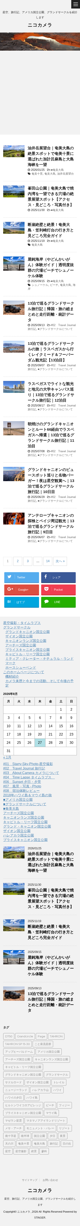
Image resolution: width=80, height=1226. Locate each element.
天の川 (9, 1143)
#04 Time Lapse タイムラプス (29, 777)
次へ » (60, 561)
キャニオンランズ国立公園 (25, 641)
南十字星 (10, 1136)
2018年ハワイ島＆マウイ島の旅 (27, 795)
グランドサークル (17, 627)
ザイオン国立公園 (19, 636)
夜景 (62, 1136)
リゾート (64, 1128)
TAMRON (56, 1036)
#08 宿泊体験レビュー (21, 791)
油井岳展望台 (65, 173)
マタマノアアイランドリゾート (45, 1120)
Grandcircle (25, 1036)
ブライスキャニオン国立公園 (27, 649)
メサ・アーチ (13, 1128)
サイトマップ (29, 1180)
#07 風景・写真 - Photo (22, 786)
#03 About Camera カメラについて (31, 773)
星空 (8, 1151)
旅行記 (54, 1143)
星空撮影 (20, 1151)
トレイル (58, 1082)
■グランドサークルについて (55, 329)
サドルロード (13, 1082)
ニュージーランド (16, 1090)
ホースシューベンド (20, 667)
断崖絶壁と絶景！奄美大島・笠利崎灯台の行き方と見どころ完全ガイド (51, 230)
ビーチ (54, 285)
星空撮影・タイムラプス (22, 623)
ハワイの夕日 (13, 1097)
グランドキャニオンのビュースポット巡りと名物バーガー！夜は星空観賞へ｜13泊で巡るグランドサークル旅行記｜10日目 (51, 481)
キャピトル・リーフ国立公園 (27, 654)
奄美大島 (49, 173)
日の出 (67, 1143)
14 (47, 561)
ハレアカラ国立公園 (18, 835)
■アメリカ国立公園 (18, 799)
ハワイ (57, 1090)
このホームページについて (23, 672)
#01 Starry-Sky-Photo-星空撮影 (28, 764)
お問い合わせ (50, 1180)
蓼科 (44, 1151)
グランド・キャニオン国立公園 (27, 826)
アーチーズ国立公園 (20, 645)
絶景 (34, 1151)
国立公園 (39, 1136)
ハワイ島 (32, 1097)
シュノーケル (40, 285)
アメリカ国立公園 (49, 1051)
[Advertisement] (40, 93)
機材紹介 (12, 676)
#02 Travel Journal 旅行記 (24, 768)
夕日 (52, 1136)
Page (41, 1036)
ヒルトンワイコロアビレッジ (23, 1105)
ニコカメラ (40, 25)
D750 (8, 1036)
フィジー (64, 1105)
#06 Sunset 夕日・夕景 (22, 782)
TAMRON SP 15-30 (17, 1044)
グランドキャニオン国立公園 (27, 632)
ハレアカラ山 (40, 1090)
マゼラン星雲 (13, 1120)
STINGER (39, 1217)
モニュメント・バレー (40, 1128)
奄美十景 (37, 173)
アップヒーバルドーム (19, 1051)
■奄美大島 (57, 169)
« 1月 (7, 757)
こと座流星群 (43, 1044)
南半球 (25, 1136)
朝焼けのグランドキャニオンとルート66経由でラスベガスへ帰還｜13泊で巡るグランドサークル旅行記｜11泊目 (51, 435)
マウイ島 (51, 1113)
